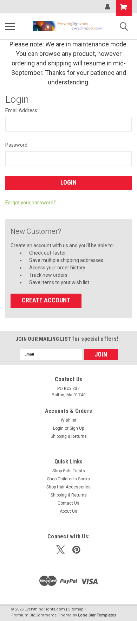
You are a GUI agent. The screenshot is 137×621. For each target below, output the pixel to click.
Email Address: (21, 110)
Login (58, 428)
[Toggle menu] (10, 26)
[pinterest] (76, 549)
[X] (60, 549)
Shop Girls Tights (68, 470)
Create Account (46, 300)
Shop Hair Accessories (68, 487)
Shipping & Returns (69, 436)
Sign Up (77, 428)
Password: (16, 145)
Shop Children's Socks (68, 478)
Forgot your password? (30, 202)
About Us (68, 511)
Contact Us (68, 503)
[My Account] (107, 6)
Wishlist (69, 420)
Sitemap (76, 609)
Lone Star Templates (97, 615)
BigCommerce (43, 615)
